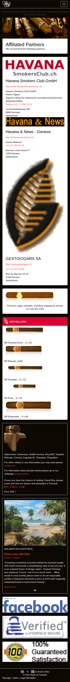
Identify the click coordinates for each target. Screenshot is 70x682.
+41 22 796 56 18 (15, 145)
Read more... (11, 587)
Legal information (28, 678)
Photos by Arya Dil (27, 671)
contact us (9, 465)
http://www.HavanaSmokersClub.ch (24, 86)
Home (15, 678)
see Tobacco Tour (14, 486)
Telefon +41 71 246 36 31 (19, 104)
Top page (6, 678)
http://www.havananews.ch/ (20, 137)
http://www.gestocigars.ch (19, 264)
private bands (21, 473)
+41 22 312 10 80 (15, 269)
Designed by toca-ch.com (22, 671)
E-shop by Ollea (42, 672)
